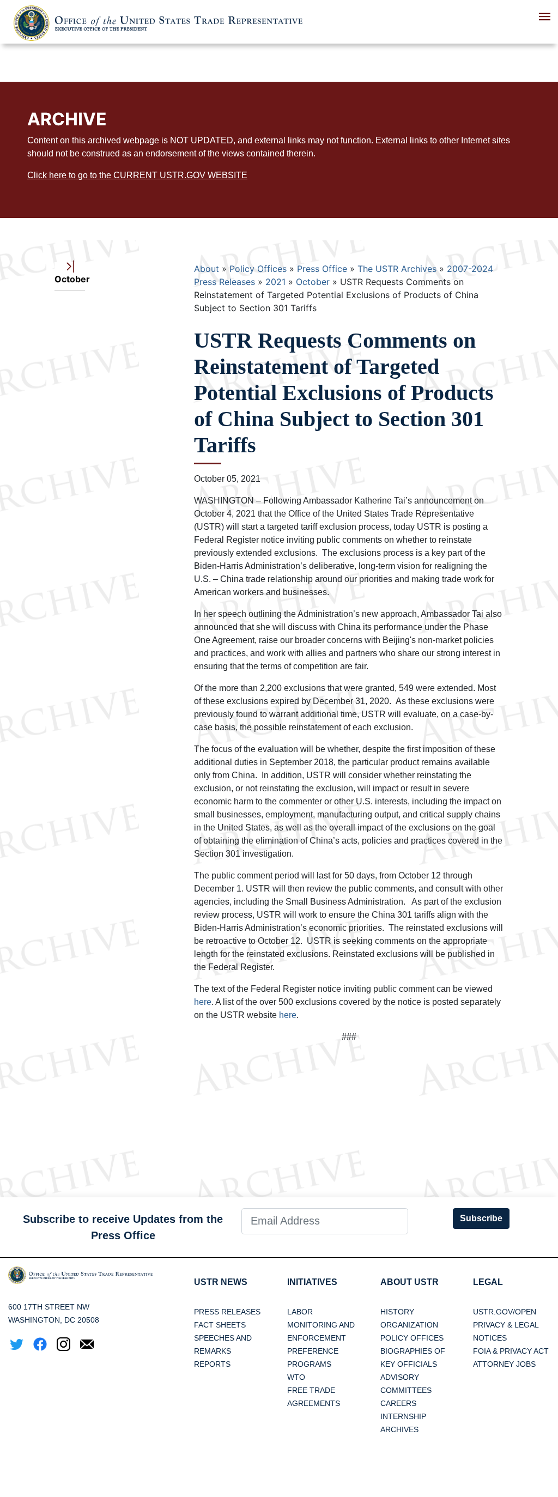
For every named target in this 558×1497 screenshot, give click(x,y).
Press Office (322, 268)
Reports (212, 1364)
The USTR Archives (396, 268)
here (202, 1002)
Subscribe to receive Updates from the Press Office (123, 1227)
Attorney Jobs (504, 1364)
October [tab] (69, 279)
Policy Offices (258, 268)
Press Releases (227, 1311)
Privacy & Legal (506, 1324)
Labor (300, 1311)
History (397, 1311)
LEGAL (488, 1282)
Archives (399, 1429)
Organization (409, 1324)
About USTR (409, 1282)
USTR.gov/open (504, 1311)
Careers (398, 1403)
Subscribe (481, 1218)
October (313, 281)
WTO (296, 1377)
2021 (275, 281)
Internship (403, 1416)
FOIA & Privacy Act (511, 1351)
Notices (490, 1338)
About (206, 268)
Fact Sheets (220, 1324)
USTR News (220, 1282)
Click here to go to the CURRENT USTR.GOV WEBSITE (137, 175)
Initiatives (312, 1282)
